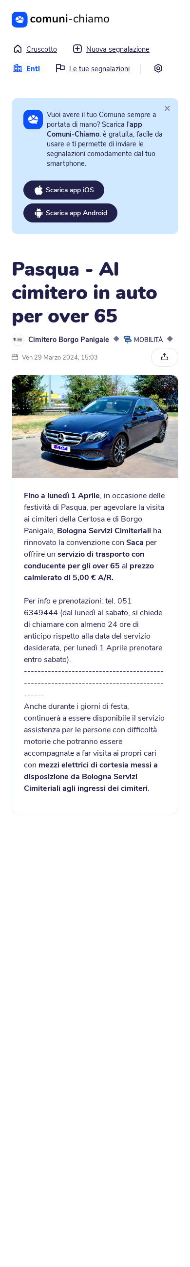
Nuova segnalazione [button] (118, 49)
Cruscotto (41, 49)
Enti (33, 69)
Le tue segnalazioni (99, 69)
